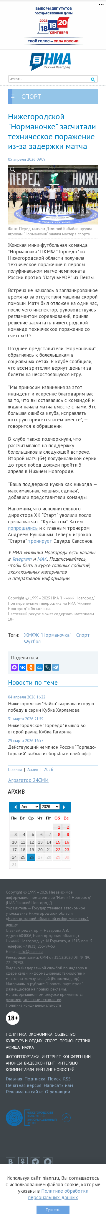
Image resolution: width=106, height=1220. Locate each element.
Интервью (68, 1063)
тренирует (40, 541)
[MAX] (14, 667)
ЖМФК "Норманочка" (47, 635)
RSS (67, 1079)
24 (14, 857)
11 (23, 842)
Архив (32, 769)
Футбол (32, 641)
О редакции (57, 1092)
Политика (16, 1034)
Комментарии (20, 1069)
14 (49, 842)
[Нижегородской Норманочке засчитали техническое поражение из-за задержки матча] (53, 194)
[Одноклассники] (30, 667)
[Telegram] (55, 667)
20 (40, 849)
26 (31, 857)
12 (31, 842)
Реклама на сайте (24, 1092)
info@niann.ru (31, 951)
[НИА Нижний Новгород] (50, 69)
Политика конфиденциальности (33, 1005)
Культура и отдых (24, 1040)
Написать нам (58, 1085)
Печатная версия (23, 1085)
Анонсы (14, 1063)
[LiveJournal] (47, 667)
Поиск (54, 1079)
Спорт (83, 635)
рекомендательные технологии (33, 999)
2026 (48, 769)
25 (23, 857)
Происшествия (75, 1040)
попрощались (23, 528)
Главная (15, 769)
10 (14, 842)
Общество (65, 1034)
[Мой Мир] (39, 667)
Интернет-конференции (66, 1056)
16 (66, 842)
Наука (28, 1047)
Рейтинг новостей (55, 1069)
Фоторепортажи (22, 1056)
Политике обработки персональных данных (58, 1194)
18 (23, 849)
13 (40, 842)
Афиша (13, 1047)
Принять (53, 1210)
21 (49, 849)
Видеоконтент (39, 1063)
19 (31, 849)
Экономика (40, 1034)
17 (14, 849)
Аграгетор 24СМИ (28, 780)
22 (58, 849)
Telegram (22, 559)
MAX (42, 559)
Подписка (34, 1079)
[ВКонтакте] (22, 667)
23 (66, 849)
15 (58, 842)
